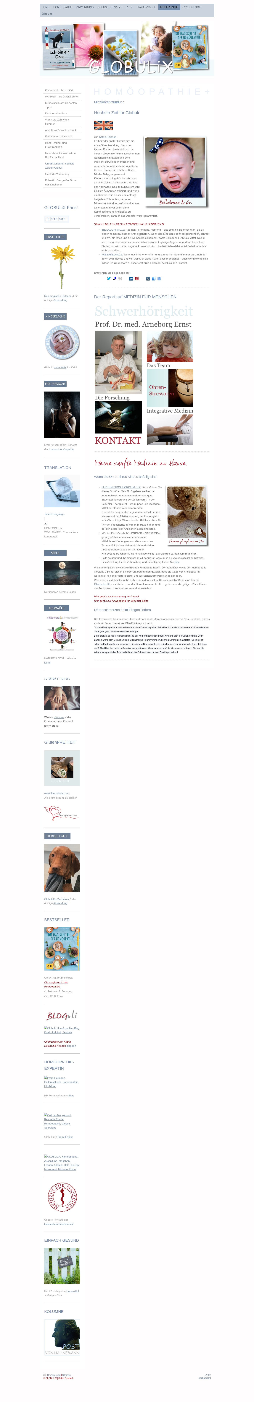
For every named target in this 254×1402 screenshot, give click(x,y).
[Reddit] (126, 279)
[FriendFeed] (159, 279)
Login (208, 1374)
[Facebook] (103, 279)
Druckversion (54, 1375)
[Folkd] (131, 279)
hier (177, 561)
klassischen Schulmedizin (59, 1223)
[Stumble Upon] (142, 279)
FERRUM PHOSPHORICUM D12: (121, 487)
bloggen (71, 1045)
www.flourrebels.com (56, 793)
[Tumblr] (148, 279)
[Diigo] (153, 279)
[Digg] (120, 279)
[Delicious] (114, 279)
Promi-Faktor (65, 1136)
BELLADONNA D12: (113, 229)
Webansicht (205, 1378)
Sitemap (66, 1375)
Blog (71, 1095)
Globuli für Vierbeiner (56, 899)
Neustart (59, 717)
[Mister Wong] (137, 279)
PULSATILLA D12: (112, 254)
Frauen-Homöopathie (61, 449)
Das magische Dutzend (58, 295)
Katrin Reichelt (107, 136)
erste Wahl (60, 367)
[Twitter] (109, 279)
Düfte (47, 662)
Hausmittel (72, 1290)
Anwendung (60, 300)
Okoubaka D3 (102, 584)
